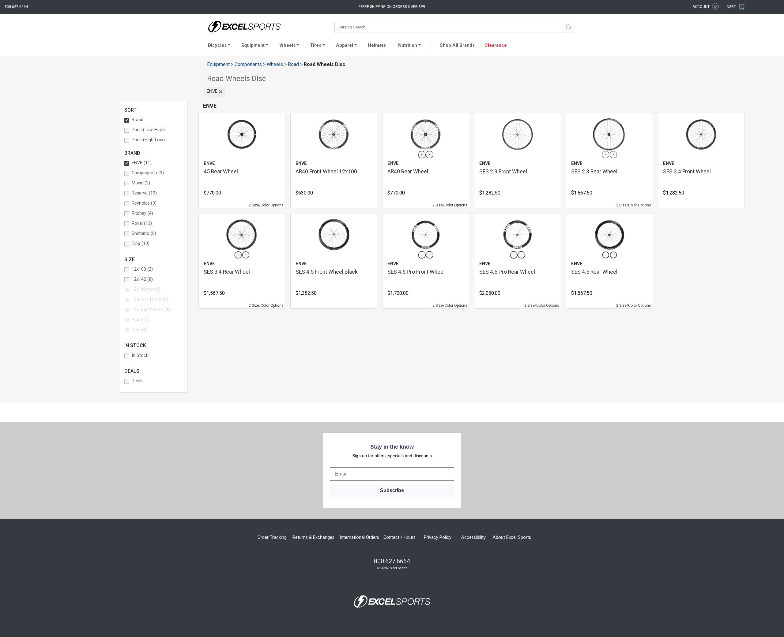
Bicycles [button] (217, 45)
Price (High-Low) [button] (148, 140)
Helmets (377, 45)
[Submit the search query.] (569, 27)
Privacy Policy (437, 537)
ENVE (215, 91)
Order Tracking (272, 537)
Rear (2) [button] (140, 329)
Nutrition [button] (407, 45)
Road (293, 64)
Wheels (275, 64)
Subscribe (392, 490)
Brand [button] (137, 119)
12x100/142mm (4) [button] (151, 309)
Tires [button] (315, 45)
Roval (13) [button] (142, 223)
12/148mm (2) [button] (146, 289)
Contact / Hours (399, 537)
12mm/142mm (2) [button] (150, 299)
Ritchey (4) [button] (142, 213)
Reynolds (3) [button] (144, 203)
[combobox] (454, 27)
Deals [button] (137, 380)
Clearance (495, 45)
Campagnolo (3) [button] (148, 173)
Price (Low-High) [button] (148, 129)
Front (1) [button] (140, 319)
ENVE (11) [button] (142, 162)
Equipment (218, 64)
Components (248, 64)
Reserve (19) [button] (144, 193)
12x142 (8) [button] (142, 279)
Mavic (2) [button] (141, 183)
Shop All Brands (457, 45)
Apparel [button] (344, 45)
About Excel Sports (512, 537)
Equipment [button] (253, 45)
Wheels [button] (287, 45)
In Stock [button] (140, 355)
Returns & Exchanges (313, 537)
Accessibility (473, 537)
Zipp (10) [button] (140, 243)
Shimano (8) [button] (144, 233)
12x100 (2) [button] (142, 269)
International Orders (359, 537)
